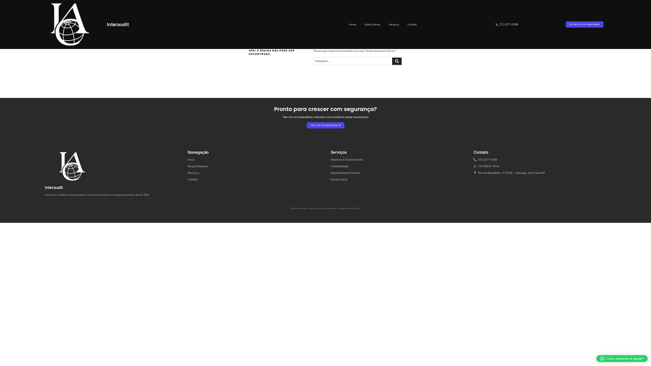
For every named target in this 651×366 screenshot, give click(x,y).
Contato (412, 24)
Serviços (394, 24)
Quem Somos (372, 24)
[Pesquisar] (397, 61)
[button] (622, 358)
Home (352, 24)
